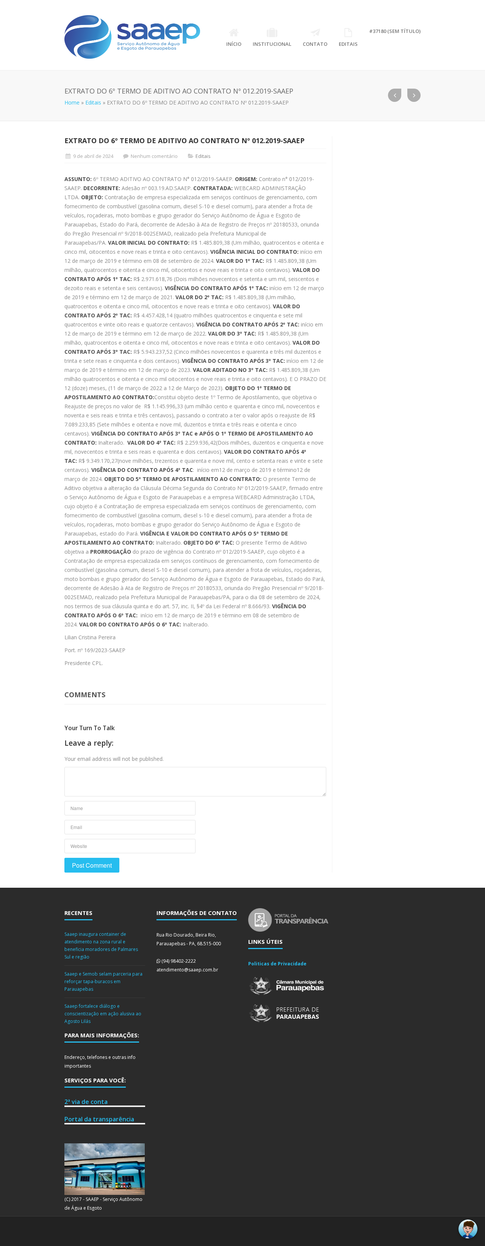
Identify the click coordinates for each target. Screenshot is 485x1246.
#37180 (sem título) (395, 31)
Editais (348, 44)
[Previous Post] (394, 95)
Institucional (272, 44)
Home (72, 102)
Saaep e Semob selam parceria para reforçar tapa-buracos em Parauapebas (103, 981)
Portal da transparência (99, 1119)
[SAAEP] (132, 37)
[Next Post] (414, 95)
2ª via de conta (86, 1102)
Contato (315, 44)
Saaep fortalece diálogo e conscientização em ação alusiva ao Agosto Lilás (102, 1013)
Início (233, 44)
